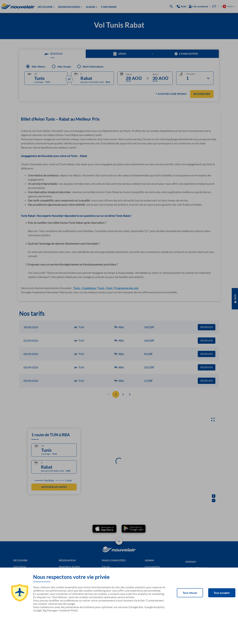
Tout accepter (222, 592)
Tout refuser (190, 592)
